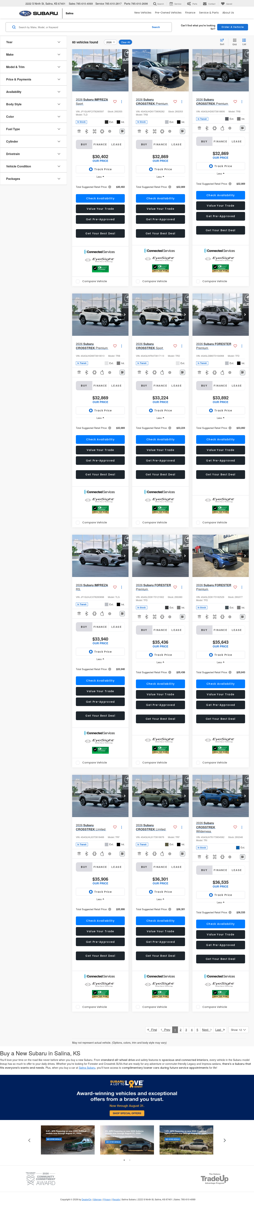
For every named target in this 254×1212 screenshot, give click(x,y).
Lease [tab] (116, 144)
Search (156, 27)
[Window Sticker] (122, 131)
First (153, 1030)
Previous (29, 1140)
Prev (166, 1030)
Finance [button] (190, 12)
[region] (100, 186)
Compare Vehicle (94, 281)
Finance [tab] (100, 144)
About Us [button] (228, 12)
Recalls (116, 1199)
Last (219, 1030)
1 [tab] (124, 1160)
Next (206, 1030)
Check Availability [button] (100, 198)
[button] (124, 70)
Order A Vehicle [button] (232, 27)
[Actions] (121, 101)
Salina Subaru (87, 1067)
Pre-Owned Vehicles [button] (168, 12)
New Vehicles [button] (142, 12)
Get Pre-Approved (100, 219)
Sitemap (97, 1199)
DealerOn (86, 1199)
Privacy (107, 1199)
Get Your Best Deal (100, 233)
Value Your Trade (100, 209)
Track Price (103, 169)
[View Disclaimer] (110, 131)
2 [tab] (130, 1160)
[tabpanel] (68, 1140)
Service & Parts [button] (209, 12)
